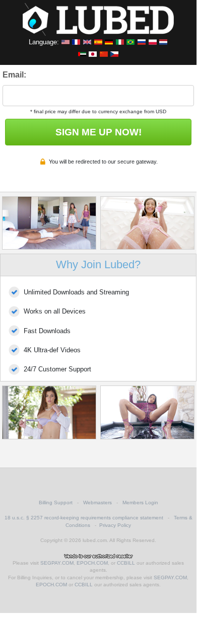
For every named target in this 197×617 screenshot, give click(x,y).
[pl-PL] (153, 42)
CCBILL (126, 563)
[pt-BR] (130, 42)
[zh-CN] (104, 54)
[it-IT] (120, 42)
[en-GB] (87, 42)
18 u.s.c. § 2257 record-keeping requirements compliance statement (84, 517)
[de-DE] (109, 42)
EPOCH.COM (92, 563)
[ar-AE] (82, 54)
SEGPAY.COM (57, 563)
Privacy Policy (115, 525)
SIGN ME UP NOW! (98, 132)
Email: (14, 74)
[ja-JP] (93, 54)
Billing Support (56, 502)
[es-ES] (98, 42)
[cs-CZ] (114, 54)
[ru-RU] (142, 42)
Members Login (140, 502)
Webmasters (97, 502)
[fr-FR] (76, 42)
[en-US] (65, 42)
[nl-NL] (163, 42)
